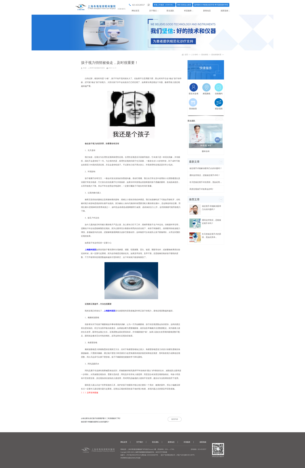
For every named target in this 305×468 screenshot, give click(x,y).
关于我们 (153, 11)
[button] (217, 118)
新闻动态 (207, 11)
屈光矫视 (204, 55)
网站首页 (135, 11)
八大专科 (194, 55)
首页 (186, 55)
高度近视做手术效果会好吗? (201, 189)
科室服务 (188, 11)
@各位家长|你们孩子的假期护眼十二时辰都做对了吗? (100, 418)
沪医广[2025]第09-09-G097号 (186, 455)
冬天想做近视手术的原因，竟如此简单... (205, 182)
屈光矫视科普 (216, 55)
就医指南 (224, 11)
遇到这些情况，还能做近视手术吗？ (204, 175)
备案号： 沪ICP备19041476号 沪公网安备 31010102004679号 (139, 455)
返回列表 (174, 419)
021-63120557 (138, 5)
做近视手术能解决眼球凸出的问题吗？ (95, 422)
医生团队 (170, 11)
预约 (217, 140)
